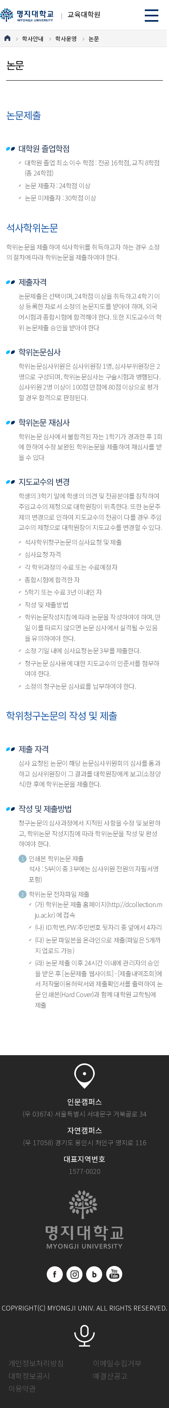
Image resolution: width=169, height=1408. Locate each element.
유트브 (114, 1274)
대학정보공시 (29, 1375)
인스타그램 (74, 1274)
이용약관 (22, 1388)
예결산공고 (110, 1375)
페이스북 (55, 1274)
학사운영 (66, 38)
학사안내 (32, 38)
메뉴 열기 (151, 15)
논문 (94, 38)
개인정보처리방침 (36, 1363)
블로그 (94, 1274)
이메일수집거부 (117, 1363)
